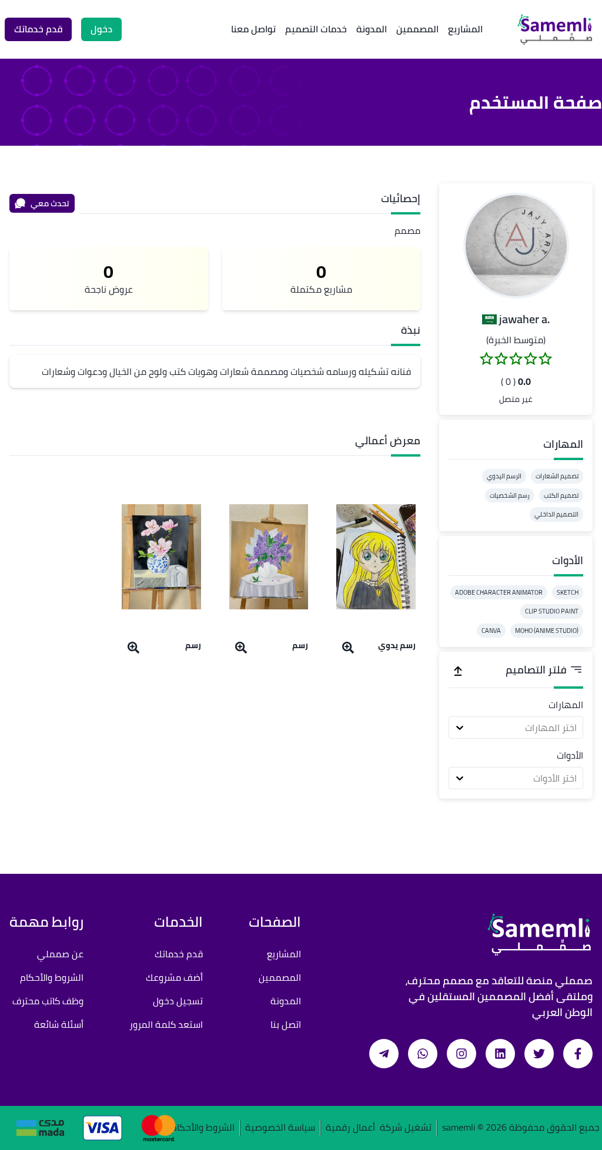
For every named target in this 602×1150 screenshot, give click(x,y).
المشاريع (465, 29)
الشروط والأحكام (51, 977)
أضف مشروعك (174, 977)
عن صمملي (60, 954)
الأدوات (570, 755)
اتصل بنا (285, 1024)
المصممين (417, 29)
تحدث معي (50, 203)
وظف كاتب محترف (47, 1001)
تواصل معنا (253, 29)
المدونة (371, 29)
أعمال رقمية (350, 1128)
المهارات (566, 705)
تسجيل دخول (178, 1001)
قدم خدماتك (179, 954)
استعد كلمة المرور (166, 1024)
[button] (516, 246)
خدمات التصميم (316, 29)
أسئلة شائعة (58, 1024)
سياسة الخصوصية (280, 1128)
